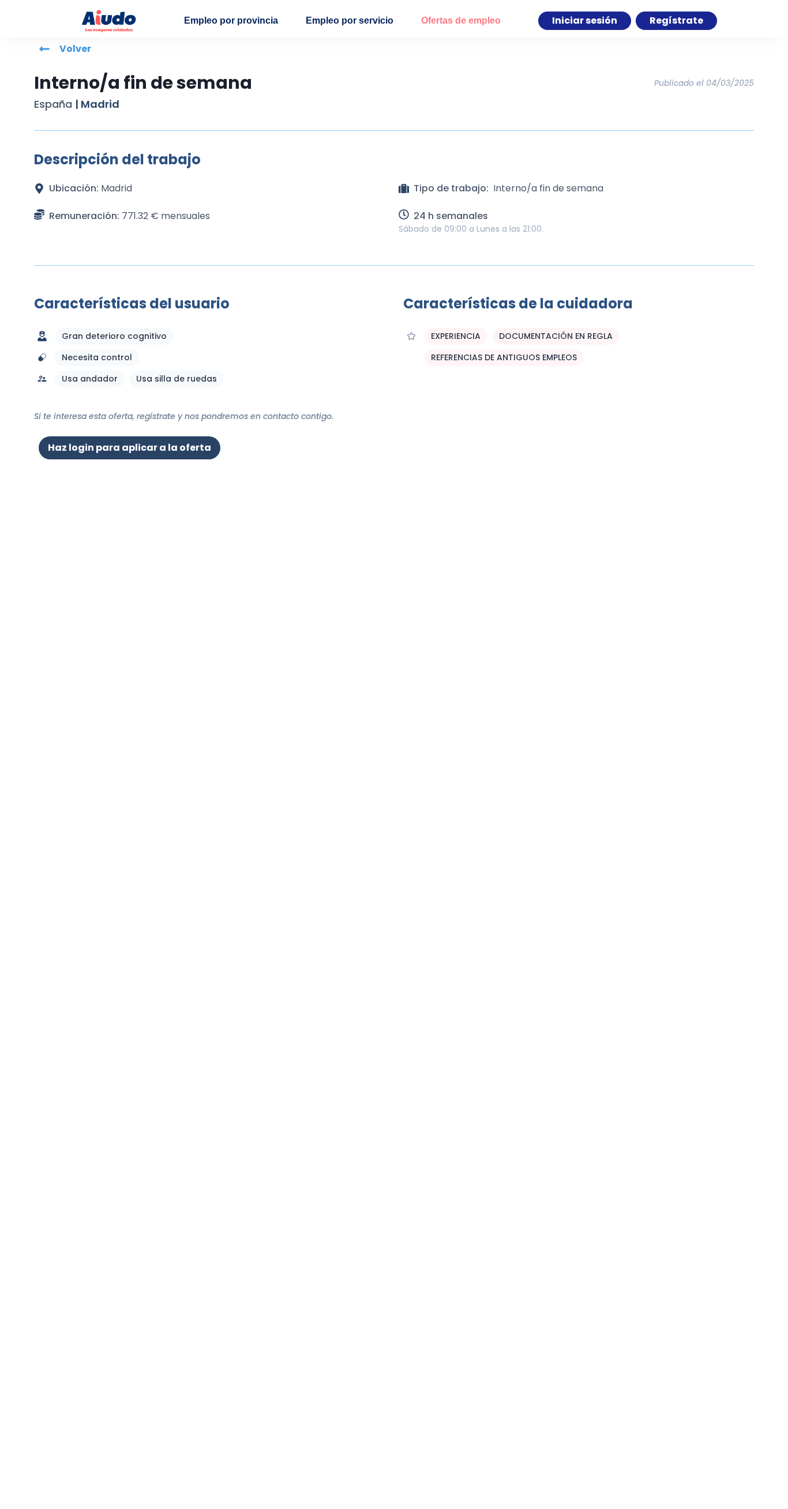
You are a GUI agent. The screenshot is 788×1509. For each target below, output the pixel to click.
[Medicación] (42, 357)
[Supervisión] (42, 379)
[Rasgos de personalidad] (411, 336)
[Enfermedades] (42, 336)
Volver (75, 48)
